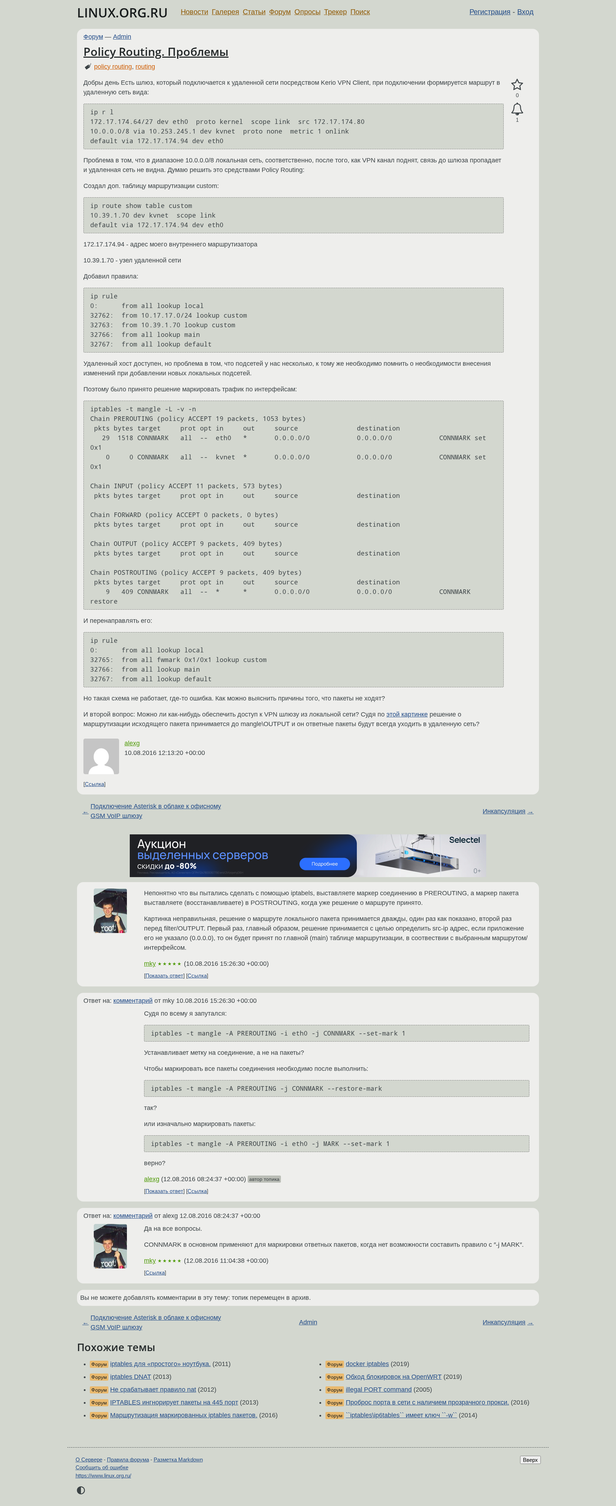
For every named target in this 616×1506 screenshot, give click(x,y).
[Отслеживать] (517, 109)
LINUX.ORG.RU (122, 12)
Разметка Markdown (178, 1460)
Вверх (530, 1460)
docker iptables (367, 1363)
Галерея (225, 12)
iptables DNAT (130, 1376)
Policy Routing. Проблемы (156, 51)
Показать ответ (164, 976)
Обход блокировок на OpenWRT (394, 1376)
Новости (194, 12)
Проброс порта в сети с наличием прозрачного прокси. (427, 1402)
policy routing (113, 66)
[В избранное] (517, 85)
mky (150, 963)
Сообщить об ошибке (102, 1467)
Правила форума (128, 1460)
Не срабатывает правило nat (153, 1389)
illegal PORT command (379, 1389)
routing (145, 66)
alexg (132, 743)
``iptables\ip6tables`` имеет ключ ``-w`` (401, 1415)
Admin (122, 36)
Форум (280, 12)
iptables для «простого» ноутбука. (160, 1363)
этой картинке (407, 714)
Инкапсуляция (504, 811)
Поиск (360, 12)
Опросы (307, 12)
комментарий (133, 1000)
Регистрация (489, 12)
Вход (525, 12)
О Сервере (89, 1460)
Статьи (254, 12)
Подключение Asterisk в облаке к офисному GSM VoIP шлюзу (156, 811)
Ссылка (94, 784)
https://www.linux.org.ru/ (103, 1476)
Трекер (335, 12)
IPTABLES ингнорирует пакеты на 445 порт (174, 1402)
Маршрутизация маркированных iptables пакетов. (183, 1415)
